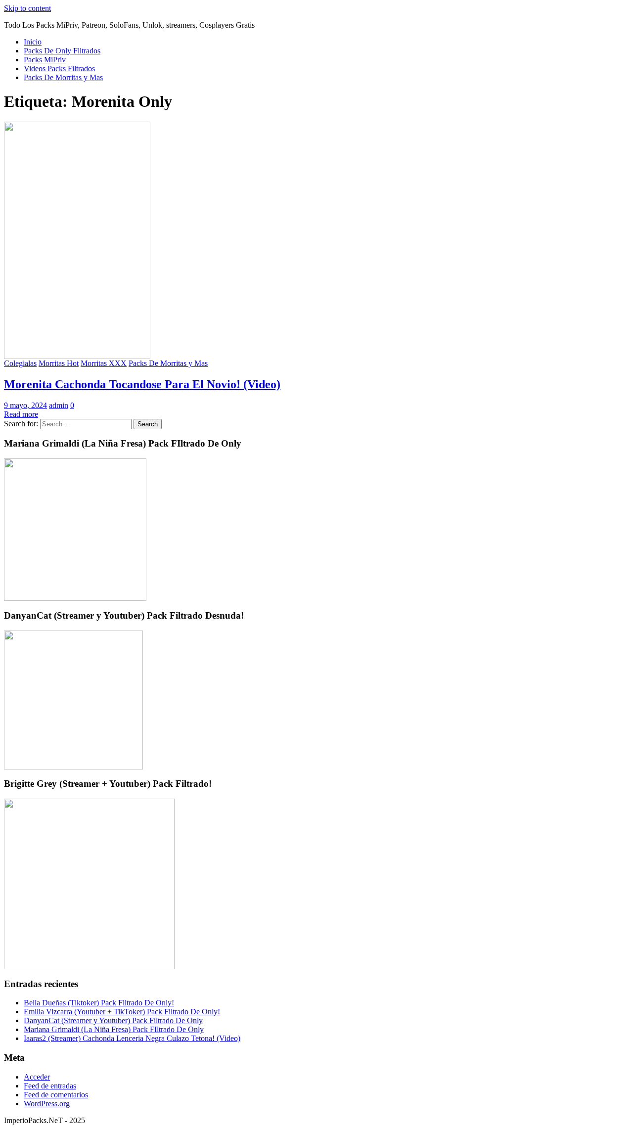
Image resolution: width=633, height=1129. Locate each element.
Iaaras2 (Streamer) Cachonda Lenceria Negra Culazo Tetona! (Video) (132, 1038)
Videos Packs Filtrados (59, 68)
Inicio (33, 42)
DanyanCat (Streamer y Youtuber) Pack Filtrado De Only (113, 1020)
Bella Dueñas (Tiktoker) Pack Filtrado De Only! (99, 1002)
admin (58, 405)
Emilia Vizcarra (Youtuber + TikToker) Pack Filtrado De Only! (122, 1011)
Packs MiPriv (45, 59)
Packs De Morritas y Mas (63, 77)
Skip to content (27, 8)
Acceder (37, 1077)
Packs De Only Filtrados (62, 50)
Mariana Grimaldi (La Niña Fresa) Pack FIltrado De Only (114, 1029)
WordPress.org (47, 1103)
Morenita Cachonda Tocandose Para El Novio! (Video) (142, 384)
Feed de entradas (50, 1086)
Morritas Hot (59, 363)
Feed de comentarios (56, 1094)
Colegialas (20, 363)
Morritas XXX (104, 363)
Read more (21, 414)
